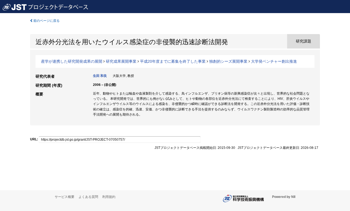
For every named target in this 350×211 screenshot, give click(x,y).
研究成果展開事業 (121, 61)
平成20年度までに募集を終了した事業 (173, 61)
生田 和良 (100, 76)
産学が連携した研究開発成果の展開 (71, 61)
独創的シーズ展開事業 (228, 61)
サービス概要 (64, 197)
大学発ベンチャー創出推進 (274, 61)
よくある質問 (88, 197)
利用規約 (108, 197)
